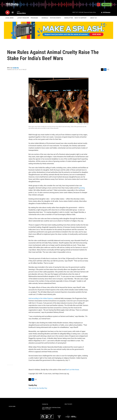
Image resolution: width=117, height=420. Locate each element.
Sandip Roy (16, 68)
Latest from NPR (23, 18)
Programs (34, 18)
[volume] (12, 12)
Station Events (55, 18)
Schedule (45, 18)
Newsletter (68, 18)
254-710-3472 (68, 404)
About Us (93, 18)
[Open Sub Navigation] (15, 18)
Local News (9, 18)
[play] (7, 12)
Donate (107, 4)
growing (82, 188)
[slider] (15, 12)
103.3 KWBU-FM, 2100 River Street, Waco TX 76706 (51, 408)
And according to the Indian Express (41, 298)
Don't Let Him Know (72, 369)
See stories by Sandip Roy (38, 388)
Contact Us (45, 404)
